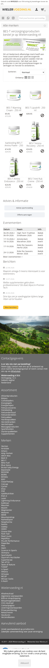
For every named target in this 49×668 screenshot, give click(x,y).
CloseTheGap (7, 481)
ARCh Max (5, 455)
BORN (4, 474)
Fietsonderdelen (8, 415)
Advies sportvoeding (24, 208)
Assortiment (9, 390)
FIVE (3, 491)
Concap (4, 484)
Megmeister (6, 510)
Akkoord (25, 663)
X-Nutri (4, 581)
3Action (4, 446)
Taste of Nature (8, 564)
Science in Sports (9, 550)
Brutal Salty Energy (10, 467)
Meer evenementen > (13, 256)
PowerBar (5, 543)
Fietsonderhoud (8, 412)
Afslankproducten (9, 396)
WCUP (4, 576)
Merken (6, 440)
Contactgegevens (12, 358)
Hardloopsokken (8, 419)
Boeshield (5, 470)
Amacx (4, 451)
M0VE (3, 515)
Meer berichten (11, 307)
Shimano (5, 553)
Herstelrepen (7, 424)
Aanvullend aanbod (13, 623)
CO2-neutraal (7, 603)
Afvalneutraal (7, 593)
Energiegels (6, 403)
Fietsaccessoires (8, 408)
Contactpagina (7, 605)
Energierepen (7, 405)
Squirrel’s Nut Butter (10, 557)
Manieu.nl (43, 642)
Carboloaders (7, 400)
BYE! (3, 479)
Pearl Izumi (6, 536)
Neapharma (6, 522)
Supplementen (8, 434)
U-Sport (4, 569)
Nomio (4, 524)
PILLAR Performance (10, 541)
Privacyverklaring (9, 610)
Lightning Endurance (10, 500)
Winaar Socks (7, 579)
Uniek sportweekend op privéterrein (17, 629)
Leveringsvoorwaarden (11, 608)
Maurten (5, 505)
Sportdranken (7, 429)
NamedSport (7, 519)
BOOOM (5, 472)
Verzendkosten (8, 617)
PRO (3, 545)
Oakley (4, 527)
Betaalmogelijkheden (10, 601)
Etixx (3, 489)
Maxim (4, 508)
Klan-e (4, 496)
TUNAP (4, 567)
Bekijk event (40, 234)
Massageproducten (10, 427)
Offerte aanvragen (24, 215)
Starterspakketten (9, 431)
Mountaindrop (7, 517)
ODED (4, 529)
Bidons (4, 398)
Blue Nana (6, 465)
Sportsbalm (6, 555)
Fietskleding (6, 410)
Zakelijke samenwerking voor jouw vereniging (22, 631)
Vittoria (4, 571)
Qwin (3, 548)
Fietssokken (6, 417)
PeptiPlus (5, 538)
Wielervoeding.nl (12, 588)
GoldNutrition (7, 493)
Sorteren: (12, 71)
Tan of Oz (5, 562)
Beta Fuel (5, 463)
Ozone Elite (6, 531)
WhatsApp (15, 371)
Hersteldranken (8, 422)
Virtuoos (5, 574)
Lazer (3, 498)
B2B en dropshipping (11, 598)
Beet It (4, 458)
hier (9, 366)
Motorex (5, 512)
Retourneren (7, 612)
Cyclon (4, 486)
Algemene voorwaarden (12, 596)
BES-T (3, 460)
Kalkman (5, 503)
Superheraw (6, 560)
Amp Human (7, 453)
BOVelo (4, 477)
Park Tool (5, 534)
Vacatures (5, 615)
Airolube (5, 448)
